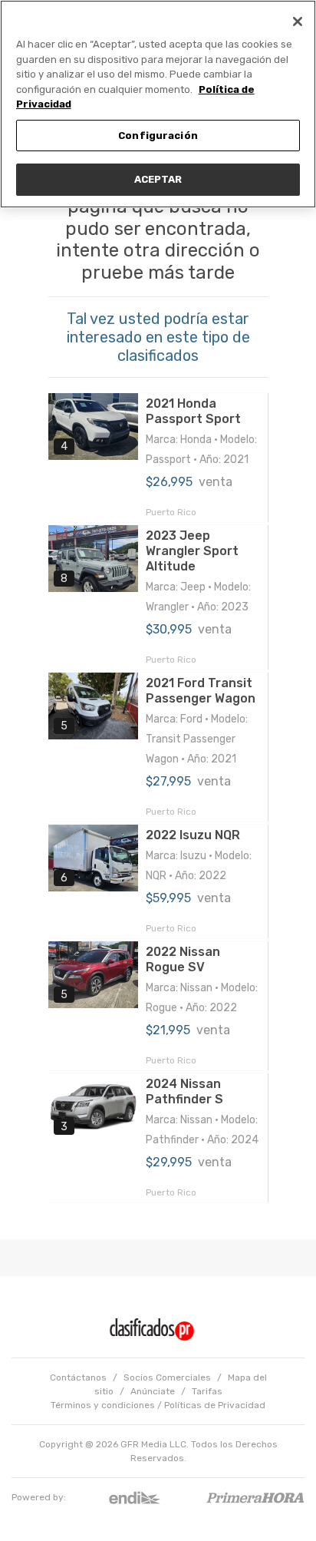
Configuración (158, 135)
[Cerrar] (297, 21)
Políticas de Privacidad (214, 1405)
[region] (158, 104)
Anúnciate (152, 1391)
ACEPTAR (158, 179)
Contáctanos (78, 1377)
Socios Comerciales (167, 1377)
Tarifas (207, 1391)
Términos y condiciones (103, 1405)
